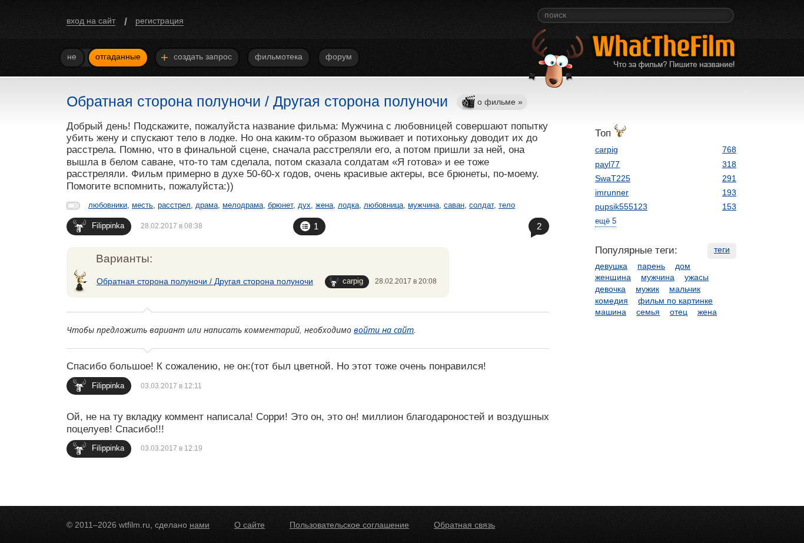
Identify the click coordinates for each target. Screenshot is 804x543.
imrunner (612, 192)
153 (729, 206)
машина (610, 312)
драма (206, 205)
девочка (610, 289)
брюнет (280, 205)
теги (722, 249)
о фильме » (500, 101)
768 (729, 149)
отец (678, 312)
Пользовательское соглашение (349, 524)
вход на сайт (91, 20)
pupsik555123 (621, 206)
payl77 (607, 164)
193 (729, 192)
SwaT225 (612, 178)
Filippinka (108, 225)
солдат (481, 205)
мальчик (684, 289)
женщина (613, 277)
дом (682, 266)
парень (651, 266)
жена (324, 205)
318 (729, 164)
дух (304, 205)
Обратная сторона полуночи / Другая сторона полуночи (205, 281)
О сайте (249, 524)
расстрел (174, 205)
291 (729, 178)
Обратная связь (464, 524)
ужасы (697, 277)
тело (507, 205)
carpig (353, 281)
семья (648, 312)
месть (142, 205)
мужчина (423, 205)
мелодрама (242, 205)
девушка (611, 266)
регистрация (159, 20)
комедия (611, 300)
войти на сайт (384, 329)
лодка (348, 205)
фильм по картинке (675, 300)
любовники (107, 205)
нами (200, 524)
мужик (647, 289)
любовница (383, 205)
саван (454, 205)
